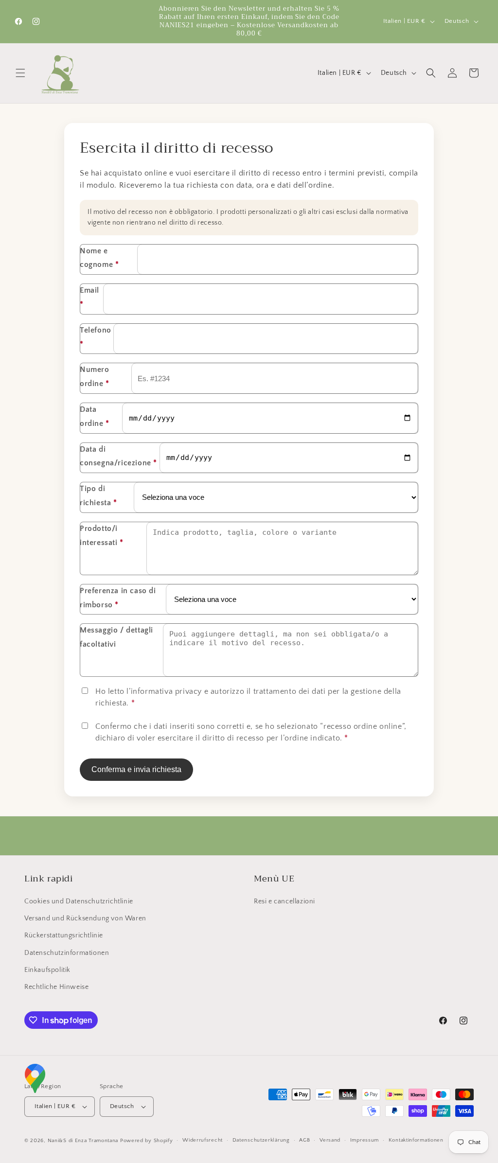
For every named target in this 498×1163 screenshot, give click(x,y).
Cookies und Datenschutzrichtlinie (78, 901)
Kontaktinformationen (416, 1140)
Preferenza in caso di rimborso (118, 597)
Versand (330, 1140)
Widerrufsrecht (202, 1140)
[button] (20, 73)
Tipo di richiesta (98, 495)
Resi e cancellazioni (284, 901)
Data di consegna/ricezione (118, 456)
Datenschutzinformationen (66, 953)
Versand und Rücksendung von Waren (85, 918)
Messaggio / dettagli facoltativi (116, 637)
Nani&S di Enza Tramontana (83, 1141)
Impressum (364, 1140)
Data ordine (94, 416)
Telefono (95, 337)
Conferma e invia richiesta (136, 769)
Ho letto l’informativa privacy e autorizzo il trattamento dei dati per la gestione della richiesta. (248, 697)
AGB (304, 1140)
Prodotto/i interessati (102, 535)
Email (89, 297)
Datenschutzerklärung (261, 1140)
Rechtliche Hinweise (56, 987)
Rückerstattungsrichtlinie (63, 935)
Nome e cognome (99, 258)
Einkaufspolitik (47, 970)
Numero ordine (94, 376)
